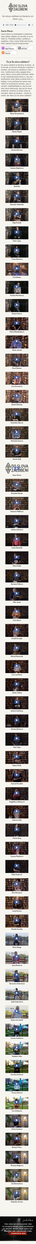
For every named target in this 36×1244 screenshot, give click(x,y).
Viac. (20, 19)
